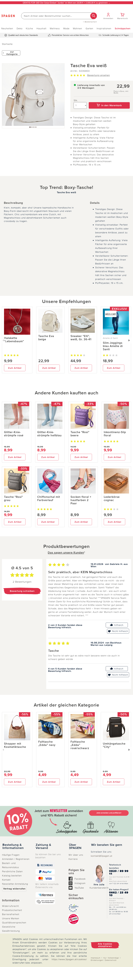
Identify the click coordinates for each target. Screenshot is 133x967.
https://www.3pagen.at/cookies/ (69, 959)
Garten (89, 28)
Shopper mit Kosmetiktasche (15, 745)
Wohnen (77, 28)
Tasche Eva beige (46, 337)
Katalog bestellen (12, 875)
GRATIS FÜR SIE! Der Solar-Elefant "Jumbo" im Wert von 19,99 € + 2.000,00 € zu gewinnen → (66, 3)
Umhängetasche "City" (114, 745)
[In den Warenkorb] (109, 100)
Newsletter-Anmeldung (15, 883)
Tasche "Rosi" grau (13, 498)
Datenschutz (111, 960)
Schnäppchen (122, 28)
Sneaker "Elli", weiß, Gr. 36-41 (81, 337)
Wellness (55, 28)
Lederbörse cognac (112, 498)
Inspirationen (104, 28)
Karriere (73, 859)
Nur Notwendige (111, 958)
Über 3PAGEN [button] (75, 846)
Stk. (76, 100)
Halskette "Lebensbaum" (14, 339)
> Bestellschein (90, 22)
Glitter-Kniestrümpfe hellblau (49, 433)
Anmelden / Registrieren (15, 859)
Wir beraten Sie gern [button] (106, 844)
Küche (29, 28)
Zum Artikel (14, 368)
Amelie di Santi (110, 338)
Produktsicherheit (12, 910)
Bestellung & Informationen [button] (13, 846)
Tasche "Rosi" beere (80, 433)
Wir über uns (76, 854)
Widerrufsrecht (10, 906)
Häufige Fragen (11, 854)
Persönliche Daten (12, 871)
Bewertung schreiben (22, 591)
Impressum (95, 958)
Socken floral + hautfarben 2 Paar (81, 500)
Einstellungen (97, 960)
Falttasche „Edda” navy (46, 743)
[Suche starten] (93, 16)
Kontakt (6, 879)
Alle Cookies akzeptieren (105, 945)
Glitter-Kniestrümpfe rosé (13, 433)
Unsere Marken (10, 918)
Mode (66, 28)
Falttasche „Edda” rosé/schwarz (80, 745)
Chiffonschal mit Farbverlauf (48, 498)
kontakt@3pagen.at (101, 855)
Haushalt (41, 28)
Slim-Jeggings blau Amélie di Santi (113, 346)
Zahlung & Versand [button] (43, 846)
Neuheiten (7, 28)
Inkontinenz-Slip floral (115, 433)
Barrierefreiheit (10, 914)
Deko (19, 28)
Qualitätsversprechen (14, 922)
